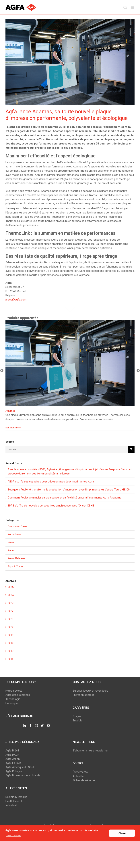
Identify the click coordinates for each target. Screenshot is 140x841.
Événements (80, 772)
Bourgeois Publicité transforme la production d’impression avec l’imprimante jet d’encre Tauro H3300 (69, 489)
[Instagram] (36, 726)
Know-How (14, 534)
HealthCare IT (13, 801)
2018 (10, 643)
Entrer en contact (83, 694)
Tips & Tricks (16, 566)
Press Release (16, 558)
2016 (10, 659)
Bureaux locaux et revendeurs (90, 690)
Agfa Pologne (13, 771)
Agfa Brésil (12, 750)
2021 (10, 619)
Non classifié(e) (13, 427)
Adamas (10, 410)
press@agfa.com (15, 299)
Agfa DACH (12, 754)
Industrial (11, 805)
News (11, 542)
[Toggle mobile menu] (133, 7)
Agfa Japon (12, 759)
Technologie (12, 699)
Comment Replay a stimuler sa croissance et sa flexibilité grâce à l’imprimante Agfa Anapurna (64, 497)
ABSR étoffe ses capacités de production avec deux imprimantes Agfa (51, 481)
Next (138, 371)
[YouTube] (48, 726)
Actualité (78, 776)
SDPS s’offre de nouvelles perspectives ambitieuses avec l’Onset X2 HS (51, 505)
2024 (10, 595)
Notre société (13, 690)
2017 (10, 651)
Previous (2, 371)
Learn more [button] (13, 835)
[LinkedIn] (24, 726)
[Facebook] (30, 726)
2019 (10, 635)
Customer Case (17, 526)
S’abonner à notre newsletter (90, 750)
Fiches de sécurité (84, 780)
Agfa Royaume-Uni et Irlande (22, 775)
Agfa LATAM (13, 763)
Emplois (77, 720)
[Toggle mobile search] (125, 7)
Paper (11, 550)
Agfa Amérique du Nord (19, 767)
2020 (10, 627)
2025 (10, 587)
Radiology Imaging (16, 797)
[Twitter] (42, 726)
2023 (10, 603)
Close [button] (122, 833)
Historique (11, 703)
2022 (10, 611)
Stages (77, 716)
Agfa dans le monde (17, 694)
